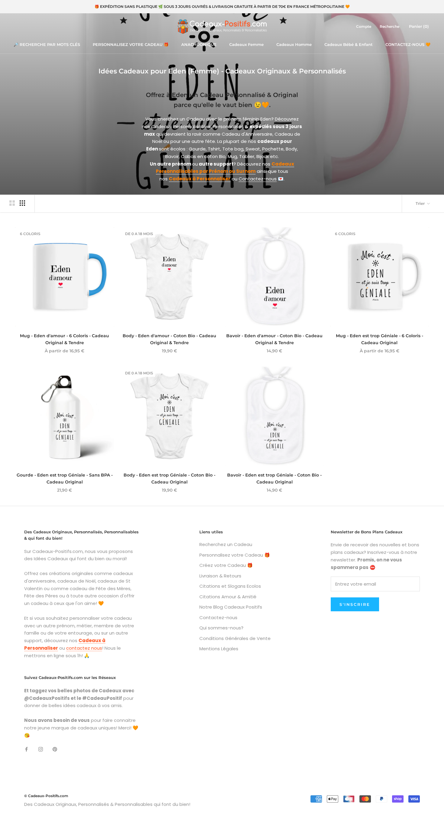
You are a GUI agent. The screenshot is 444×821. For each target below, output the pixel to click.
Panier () (419, 26)
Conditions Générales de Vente (235, 638)
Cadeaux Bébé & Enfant (348, 44)
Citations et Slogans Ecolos (230, 586)
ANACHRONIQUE (199, 44)
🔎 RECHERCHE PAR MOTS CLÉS (47, 44)
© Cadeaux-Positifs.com (46, 796)
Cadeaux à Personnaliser (199, 179)
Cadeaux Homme (294, 44)
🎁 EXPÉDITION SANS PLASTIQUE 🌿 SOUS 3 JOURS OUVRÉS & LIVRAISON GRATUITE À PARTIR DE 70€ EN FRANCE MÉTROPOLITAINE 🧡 (222, 6)
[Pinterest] (55, 749)
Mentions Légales (218, 648)
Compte (363, 26)
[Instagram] (40, 749)
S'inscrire (354, 604)
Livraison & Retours (220, 576)
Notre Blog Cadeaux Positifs (230, 607)
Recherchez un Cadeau (225, 544)
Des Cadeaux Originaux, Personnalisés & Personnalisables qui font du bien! (107, 804)
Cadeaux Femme (246, 44)
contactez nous (84, 648)
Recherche (389, 26)
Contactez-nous (258, 179)
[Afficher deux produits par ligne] (12, 203)
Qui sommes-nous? (221, 628)
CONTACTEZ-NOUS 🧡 (407, 44)
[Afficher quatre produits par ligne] (22, 203)
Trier (421, 203)
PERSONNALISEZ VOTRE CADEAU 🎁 (131, 44)
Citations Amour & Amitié (227, 596)
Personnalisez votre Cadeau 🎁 (234, 555)
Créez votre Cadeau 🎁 (226, 565)
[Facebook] (26, 749)
